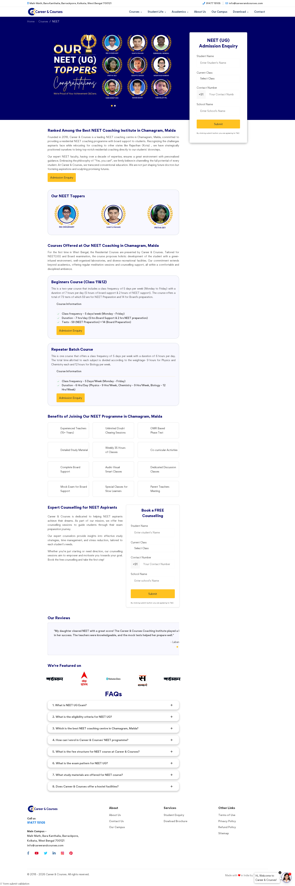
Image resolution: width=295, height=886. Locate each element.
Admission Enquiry (61, 177)
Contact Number (141, 557)
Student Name (139, 525)
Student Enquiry (174, 815)
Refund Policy (227, 827)
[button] (112, 106)
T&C (172, 603)
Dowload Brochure (175, 821)
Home (30, 21)
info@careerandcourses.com (45, 845)
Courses (43, 21)
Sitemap (223, 833)
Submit (152, 593)
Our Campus (117, 827)
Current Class (139, 542)
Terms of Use (226, 815)
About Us (115, 815)
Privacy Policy (227, 821)
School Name (139, 574)
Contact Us (116, 821)
